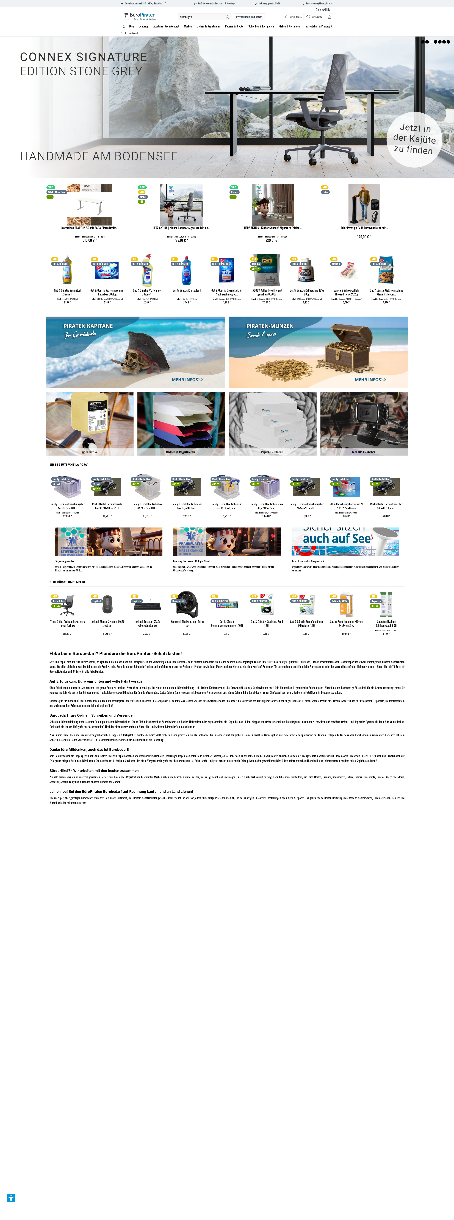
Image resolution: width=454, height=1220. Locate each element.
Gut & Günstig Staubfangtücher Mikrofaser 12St (266, 624)
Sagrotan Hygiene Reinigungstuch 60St (346, 624)
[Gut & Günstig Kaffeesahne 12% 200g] (240, 270)
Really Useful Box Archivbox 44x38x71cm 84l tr (107, 506)
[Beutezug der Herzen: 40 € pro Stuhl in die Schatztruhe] (227, 541)
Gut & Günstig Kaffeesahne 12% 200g (240, 292)
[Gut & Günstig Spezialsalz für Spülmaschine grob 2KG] (160, 270)
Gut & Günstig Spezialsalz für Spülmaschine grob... (160, 292)
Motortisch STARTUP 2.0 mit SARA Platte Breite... (89, 228)
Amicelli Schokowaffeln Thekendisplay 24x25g (280, 292)
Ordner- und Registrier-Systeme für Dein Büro (365, 722)
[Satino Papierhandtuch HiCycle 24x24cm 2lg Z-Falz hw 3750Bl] (306, 604)
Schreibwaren (365, 798)
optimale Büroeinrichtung (180, 688)
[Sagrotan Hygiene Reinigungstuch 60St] (346, 604)
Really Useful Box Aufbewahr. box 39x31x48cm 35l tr (67, 506)
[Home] (124, 26)
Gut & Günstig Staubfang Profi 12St (227, 624)
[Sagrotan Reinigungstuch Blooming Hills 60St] (386, 604)
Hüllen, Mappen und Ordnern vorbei (262, 722)
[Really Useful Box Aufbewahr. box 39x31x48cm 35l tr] (67, 487)
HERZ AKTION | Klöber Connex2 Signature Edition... (181, 228)
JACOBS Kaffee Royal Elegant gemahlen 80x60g (200, 292)
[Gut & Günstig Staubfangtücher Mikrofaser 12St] (267, 604)
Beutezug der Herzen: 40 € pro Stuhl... (192, 561)
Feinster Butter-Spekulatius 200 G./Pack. (399, 292)
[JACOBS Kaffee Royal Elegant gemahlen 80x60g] (200, 270)
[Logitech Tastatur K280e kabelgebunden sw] (107, 604)
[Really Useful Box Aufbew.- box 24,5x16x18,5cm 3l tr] (346, 487)
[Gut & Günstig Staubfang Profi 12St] (227, 604)
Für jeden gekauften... (65, 561)
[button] (11, 1198)
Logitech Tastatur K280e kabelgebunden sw (107, 624)
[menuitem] (323, 9)
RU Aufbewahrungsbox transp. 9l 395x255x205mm (306, 506)
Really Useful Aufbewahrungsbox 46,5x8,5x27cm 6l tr (386, 506)
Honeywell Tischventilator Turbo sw (147, 624)
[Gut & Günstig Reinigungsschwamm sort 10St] (187, 604)
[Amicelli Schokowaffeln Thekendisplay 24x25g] (280, 270)
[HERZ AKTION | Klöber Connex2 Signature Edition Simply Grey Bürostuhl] (181, 205)
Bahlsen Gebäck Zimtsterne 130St (359, 292)
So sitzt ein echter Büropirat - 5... (308, 561)
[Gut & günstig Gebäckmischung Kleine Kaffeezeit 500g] (320, 270)
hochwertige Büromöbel (353, 688)
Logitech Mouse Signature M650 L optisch (68, 624)
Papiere (396, 798)
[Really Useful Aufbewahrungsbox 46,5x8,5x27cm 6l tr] (386, 487)
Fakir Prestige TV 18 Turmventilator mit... (364, 228)
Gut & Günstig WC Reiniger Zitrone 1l (80, 292)
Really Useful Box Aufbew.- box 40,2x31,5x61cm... (227, 506)
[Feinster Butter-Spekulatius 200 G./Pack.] (399, 270)
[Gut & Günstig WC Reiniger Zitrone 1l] (80, 270)
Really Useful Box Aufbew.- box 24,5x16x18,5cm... (346, 506)
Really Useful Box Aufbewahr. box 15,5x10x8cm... (147, 506)
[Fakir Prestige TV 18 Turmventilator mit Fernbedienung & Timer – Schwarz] (364, 205)
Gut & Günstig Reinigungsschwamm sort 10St (187, 624)
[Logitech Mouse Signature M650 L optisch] (67, 604)
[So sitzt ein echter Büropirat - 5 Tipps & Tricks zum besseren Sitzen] (345, 541)
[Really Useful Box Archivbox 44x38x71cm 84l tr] (107, 487)
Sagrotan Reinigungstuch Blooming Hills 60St (386, 624)
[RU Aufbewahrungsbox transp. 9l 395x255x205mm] (306, 487)
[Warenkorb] (329, 16)
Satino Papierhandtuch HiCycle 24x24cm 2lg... (306, 624)
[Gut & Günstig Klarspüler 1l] (120, 270)
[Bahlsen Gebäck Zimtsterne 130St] (359, 270)
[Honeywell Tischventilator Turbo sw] (147, 604)
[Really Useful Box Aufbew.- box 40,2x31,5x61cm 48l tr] (227, 487)
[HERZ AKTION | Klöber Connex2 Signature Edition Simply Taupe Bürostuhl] (273, 205)
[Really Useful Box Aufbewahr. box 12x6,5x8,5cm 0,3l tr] (187, 487)
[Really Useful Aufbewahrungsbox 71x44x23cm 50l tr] (267, 487)
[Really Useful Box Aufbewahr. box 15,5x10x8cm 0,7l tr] (147, 487)
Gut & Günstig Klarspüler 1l (120, 290)
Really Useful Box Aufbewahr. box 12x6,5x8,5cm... (187, 506)
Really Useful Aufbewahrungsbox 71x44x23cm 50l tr (267, 506)
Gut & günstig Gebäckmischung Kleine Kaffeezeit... (319, 292)
